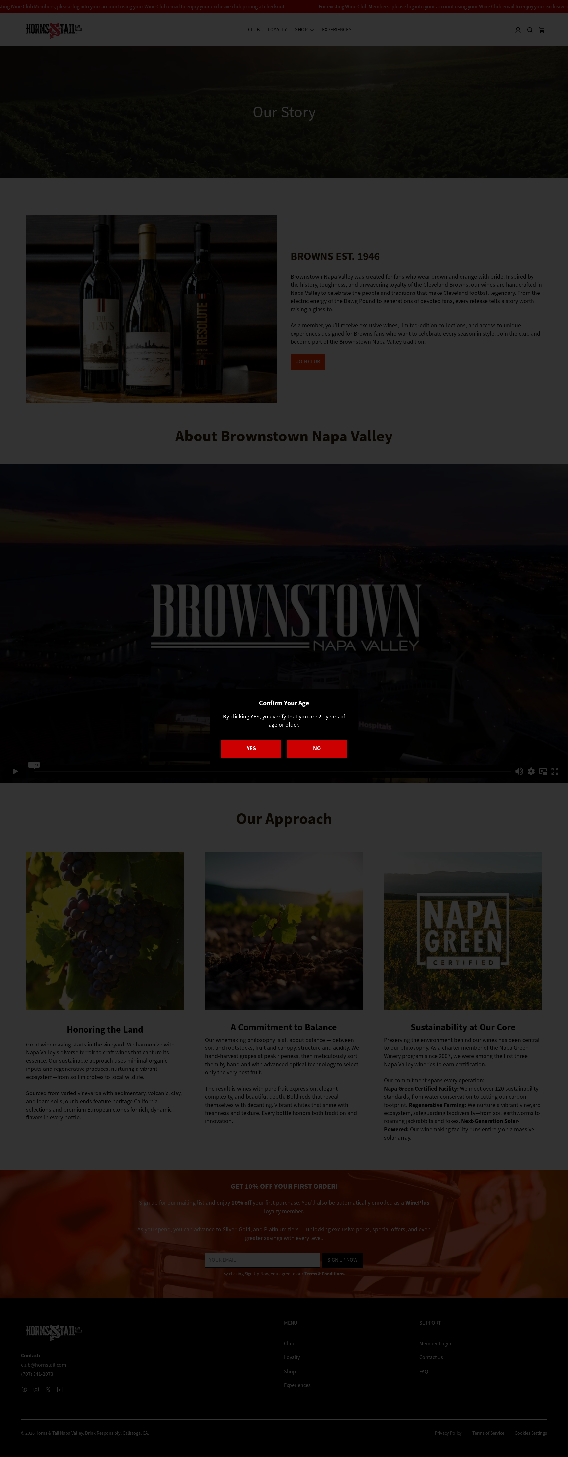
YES (251, 748)
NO (317, 748)
